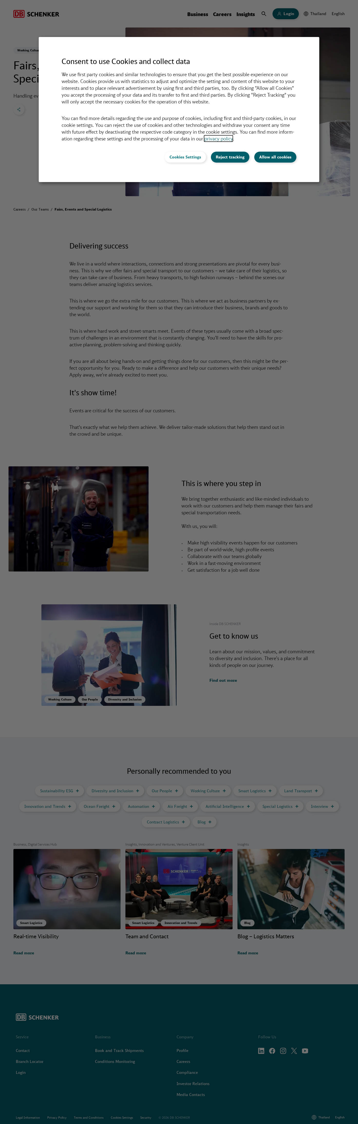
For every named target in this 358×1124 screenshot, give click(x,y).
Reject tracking (230, 157)
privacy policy (218, 138)
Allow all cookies (275, 157)
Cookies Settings (185, 157)
